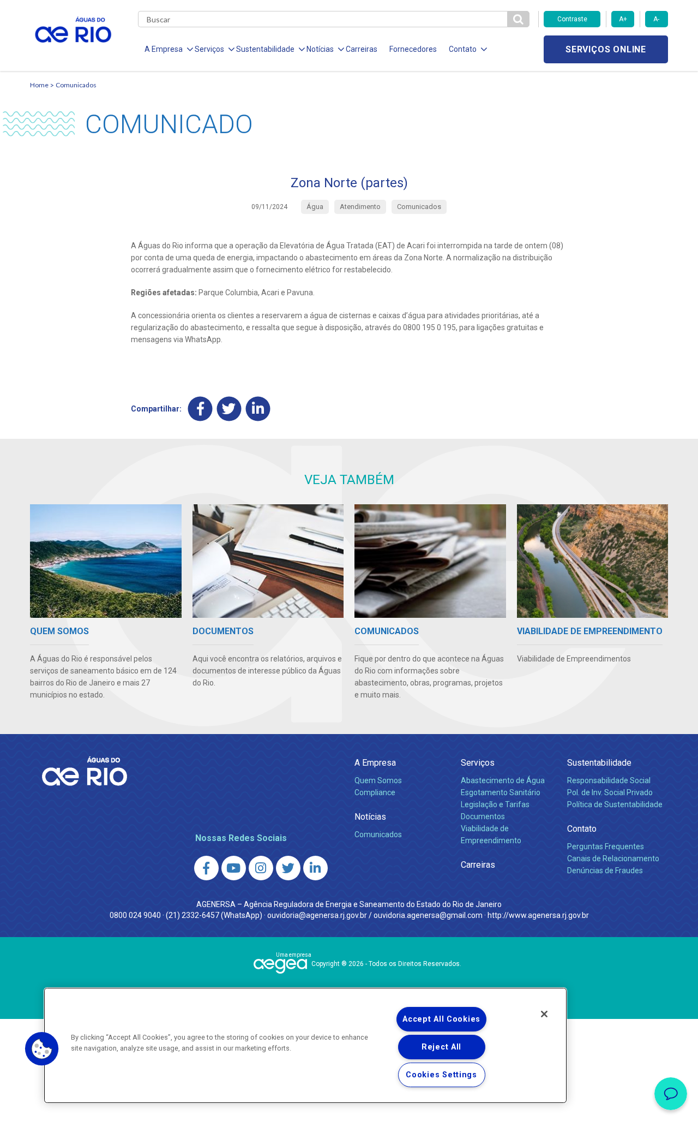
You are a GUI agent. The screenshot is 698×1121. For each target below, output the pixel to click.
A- (656, 19)
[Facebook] (200, 408)
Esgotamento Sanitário (500, 792)
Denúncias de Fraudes (605, 870)
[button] (42, 1048)
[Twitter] (229, 408)
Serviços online (605, 49)
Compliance (374, 792)
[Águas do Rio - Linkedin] (315, 868)
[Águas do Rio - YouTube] (233, 868)
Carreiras (361, 49)
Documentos (483, 816)
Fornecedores (413, 49)
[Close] (544, 1014)
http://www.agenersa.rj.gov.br (538, 915)
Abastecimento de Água (503, 780)
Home (39, 85)
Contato (582, 829)
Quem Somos (378, 780)
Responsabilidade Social (609, 780)
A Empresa (375, 763)
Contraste (572, 19)
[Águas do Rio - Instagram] (261, 868)
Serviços (478, 763)
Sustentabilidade (599, 763)
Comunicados (76, 85)
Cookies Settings (441, 1075)
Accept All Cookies (441, 1019)
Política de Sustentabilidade (615, 804)
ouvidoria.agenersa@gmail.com (428, 915)
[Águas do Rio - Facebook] (206, 868)
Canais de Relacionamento (613, 858)
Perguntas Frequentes (605, 846)
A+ (623, 19)
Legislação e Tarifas (495, 804)
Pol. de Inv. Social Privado (610, 792)
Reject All (441, 1047)
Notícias (370, 817)
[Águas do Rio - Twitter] (288, 868)
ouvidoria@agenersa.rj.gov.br (317, 915)
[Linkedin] (258, 408)
